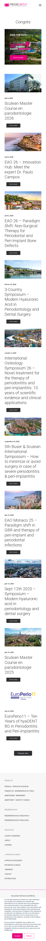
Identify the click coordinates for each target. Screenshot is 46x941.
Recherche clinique (12, 865)
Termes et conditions (27, 896)
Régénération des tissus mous (17, 816)
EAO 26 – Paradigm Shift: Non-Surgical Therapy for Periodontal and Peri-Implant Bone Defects (22, 233)
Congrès (8, 845)
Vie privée (14, 896)
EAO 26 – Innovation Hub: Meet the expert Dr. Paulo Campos (23, 169)
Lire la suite (18, 57)
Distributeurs (10, 878)
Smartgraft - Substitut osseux (17, 800)
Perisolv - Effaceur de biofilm (16, 786)
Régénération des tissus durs (17, 820)
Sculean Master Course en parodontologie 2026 (19, 111)
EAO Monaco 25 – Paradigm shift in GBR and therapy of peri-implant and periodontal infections (22, 532)
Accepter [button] (17, 936)
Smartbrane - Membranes (15, 795)
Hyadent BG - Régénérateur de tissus (19, 791)
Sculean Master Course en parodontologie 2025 (19, 665)
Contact (8, 874)
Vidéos (7, 840)
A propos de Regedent (13, 860)
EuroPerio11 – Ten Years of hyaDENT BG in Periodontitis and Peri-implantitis (22, 724)
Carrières (9, 869)
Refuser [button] (29, 936)
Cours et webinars (12, 836)
